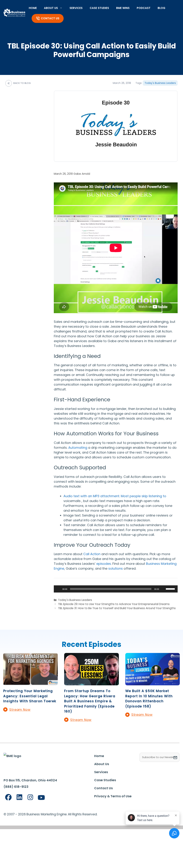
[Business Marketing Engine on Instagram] (30, 797)
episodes (103, 563)
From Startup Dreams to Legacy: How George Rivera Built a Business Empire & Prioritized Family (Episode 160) (89, 701)
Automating (77, 447)
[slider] (171, 588)
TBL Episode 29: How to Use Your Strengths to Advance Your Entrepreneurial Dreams (114, 604)
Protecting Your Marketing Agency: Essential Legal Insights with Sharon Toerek (29, 696)
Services (76, 8)
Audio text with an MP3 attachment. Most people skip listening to (114, 496)
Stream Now (20, 709)
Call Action (91, 554)
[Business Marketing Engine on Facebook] (8, 797)
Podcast (143, 8)
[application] (116, 589)
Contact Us (50, 18)
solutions (115, 568)
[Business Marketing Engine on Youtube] (41, 797)
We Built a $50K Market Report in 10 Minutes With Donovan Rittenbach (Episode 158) (149, 699)
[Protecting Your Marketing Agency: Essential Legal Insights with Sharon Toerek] (30, 683)
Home (33, 8)
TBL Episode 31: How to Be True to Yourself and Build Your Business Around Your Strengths (117, 608)
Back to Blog (22, 83)
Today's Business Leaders (160, 83)
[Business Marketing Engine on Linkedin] (19, 797)
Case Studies (99, 8)
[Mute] (163, 589)
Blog (161, 8)
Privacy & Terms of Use (113, 796)
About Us (51, 8)
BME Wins (123, 8)
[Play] (58, 589)
